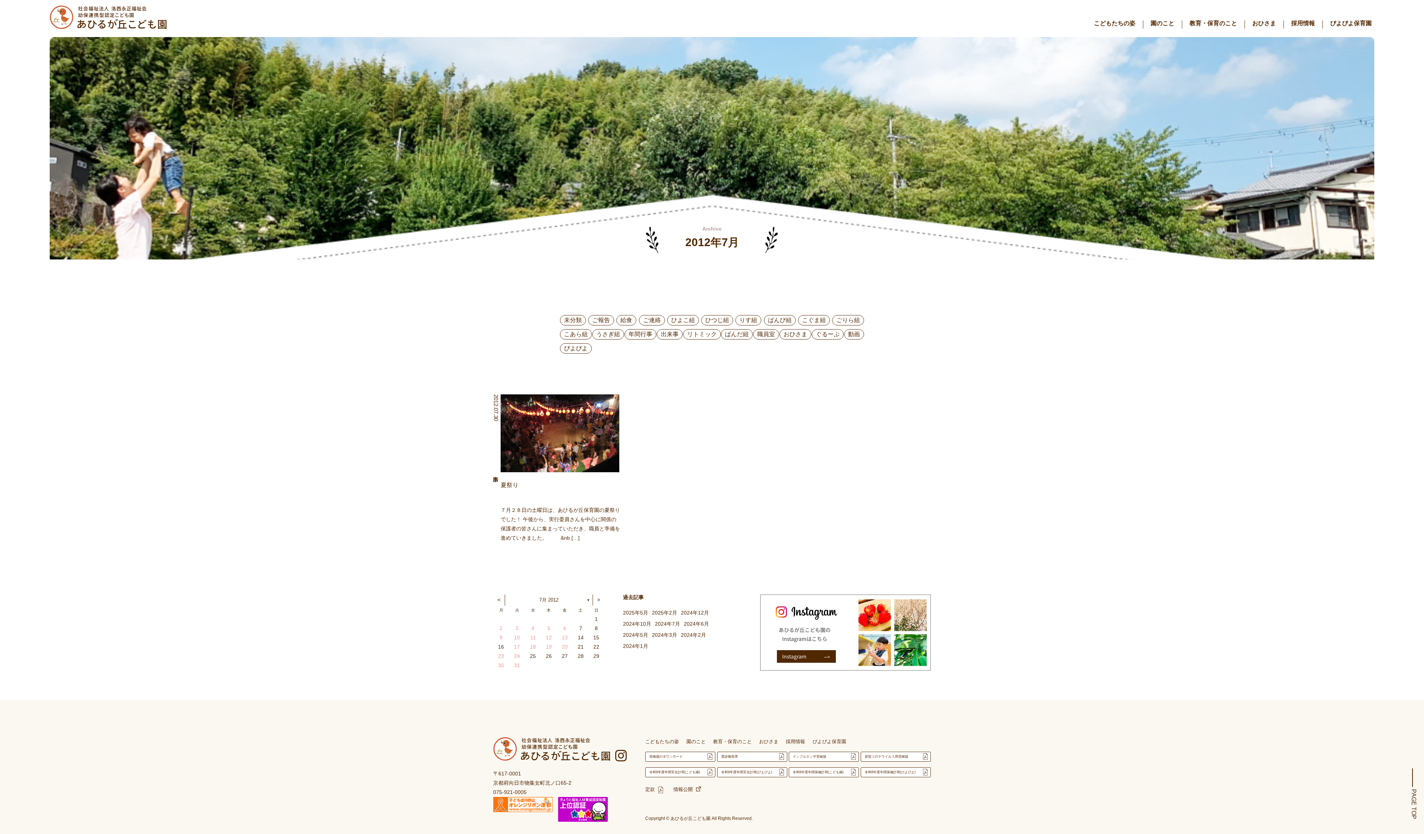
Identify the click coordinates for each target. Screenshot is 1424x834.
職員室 (766, 334)
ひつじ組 (717, 320)
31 (517, 665)
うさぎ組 (608, 334)
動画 (854, 334)
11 (533, 638)
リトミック (702, 334)
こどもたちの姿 (1114, 23)
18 (533, 647)
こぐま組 (814, 320)
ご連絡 (652, 320)
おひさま (1264, 23)
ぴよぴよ (576, 348)
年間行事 (640, 334)
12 (549, 638)
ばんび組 (780, 320)
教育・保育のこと (1213, 23)
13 (565, 638)
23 (501, 656)
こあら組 (576, 334)
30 (501, 665)
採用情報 (1303, 23)
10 (517, 638)
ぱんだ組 (737, 334)
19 (549, 647)
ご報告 (601, 320)
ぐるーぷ (828, 334)
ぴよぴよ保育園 (1351, 23)
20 (565, 647)
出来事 (670, 334)
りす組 (748, 320)
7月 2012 (548, 600)
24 (517, 656)
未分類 (573, 320)
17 (517, 647)
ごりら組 (848, 320)
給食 (626, 320)
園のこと (1162, 23)
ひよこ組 (683, 320)
